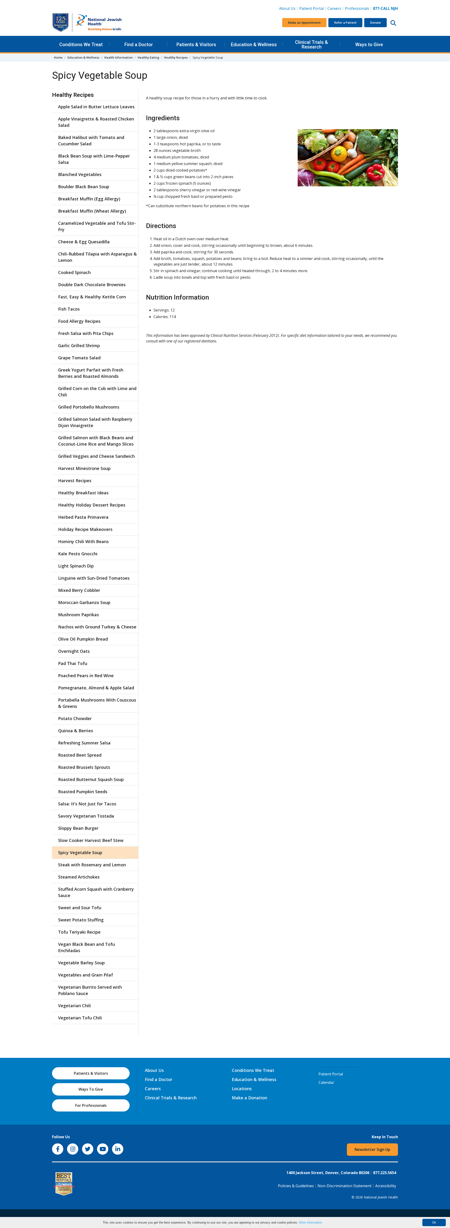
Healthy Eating (148, 57)
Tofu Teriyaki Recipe (79, 932)
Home (58, 57)
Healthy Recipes (176, 57)
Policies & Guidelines (296, 1185)
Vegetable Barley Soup (81, 962)
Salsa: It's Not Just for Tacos (87, 804)
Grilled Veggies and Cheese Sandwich (96, 456)
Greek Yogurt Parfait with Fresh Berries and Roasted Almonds (90, 373)
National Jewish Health (381, 1197)
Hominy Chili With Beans (83, 541)
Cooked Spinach (74, 272)
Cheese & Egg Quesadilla (84, 241)
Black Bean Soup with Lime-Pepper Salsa (94, 159)
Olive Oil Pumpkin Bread (83, 639)
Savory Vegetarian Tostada (86, 816)
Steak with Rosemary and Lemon (92, 864)
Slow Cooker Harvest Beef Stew (91, 840)
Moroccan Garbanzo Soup (84, 602)
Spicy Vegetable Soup (80, 852)
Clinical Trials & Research (311, 44)
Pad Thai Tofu (72, 663)
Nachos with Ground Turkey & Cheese (97, 627)
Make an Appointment (304, 22)
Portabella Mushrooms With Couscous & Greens (97, 703)
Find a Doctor (138, 44)
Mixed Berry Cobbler (79, 590)
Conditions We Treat (81, 44)
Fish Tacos (69, 309)
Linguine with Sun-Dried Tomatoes (94, 578)
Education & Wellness (254, 44)
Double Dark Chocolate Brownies (92, 284)
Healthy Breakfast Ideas (83, 493)
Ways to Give (369, 44)
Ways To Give (91, 1089)
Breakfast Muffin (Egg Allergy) (89, 199)
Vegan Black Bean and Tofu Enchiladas (86, 947)
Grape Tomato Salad (79, 358)
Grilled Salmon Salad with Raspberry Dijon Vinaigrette (95, 422)
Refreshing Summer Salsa (84, 743)
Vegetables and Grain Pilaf (85, 975)
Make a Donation (249, 1097)
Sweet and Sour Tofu (79, 907)
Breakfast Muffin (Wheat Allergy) (92, 211)
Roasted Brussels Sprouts (84, 767)
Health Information (118, 57)
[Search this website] (393, 22)
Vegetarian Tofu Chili (80, 1018)
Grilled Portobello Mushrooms (88, 407)
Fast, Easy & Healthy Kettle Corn (92, 297)
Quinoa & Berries (75, 730)
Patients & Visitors (196, 44)
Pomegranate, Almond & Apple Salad (96, 688)
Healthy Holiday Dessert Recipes (91, 505)
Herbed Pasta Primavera (83, 517)
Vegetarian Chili (74, 1005)
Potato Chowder (75, 718)
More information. (311, 1222)
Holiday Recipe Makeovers (85, 529)
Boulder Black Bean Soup (83, 186)
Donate (375, 22)
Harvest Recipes (74, 480)
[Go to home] (87, 22)
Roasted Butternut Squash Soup (91, 779)
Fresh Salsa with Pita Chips (85, 333)
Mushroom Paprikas (78, 614)
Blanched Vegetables (79, 174)
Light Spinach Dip (76, 566)
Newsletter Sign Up (372, 1149)
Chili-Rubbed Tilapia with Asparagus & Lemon (97, 257)
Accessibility (385, 1185)
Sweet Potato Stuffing (81, 920)
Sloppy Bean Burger (78, 828)
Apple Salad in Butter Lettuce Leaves (96, 106)
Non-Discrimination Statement (344, 1185)
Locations (242, 1088)
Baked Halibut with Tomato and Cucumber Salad (91, 140)
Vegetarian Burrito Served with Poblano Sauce (90, 990)
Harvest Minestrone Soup (84, 468)
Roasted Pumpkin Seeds (82, 791)
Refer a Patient (345, 22)
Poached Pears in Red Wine (86, 675)
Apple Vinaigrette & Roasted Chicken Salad (96, 122)
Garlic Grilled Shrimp (79, 345)
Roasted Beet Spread (79, 755)
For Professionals (91, 1105)
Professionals (357, 8)
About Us (287, 8)
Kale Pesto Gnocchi (78, 553)
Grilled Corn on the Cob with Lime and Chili (97, 392)
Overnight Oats (74, 651)
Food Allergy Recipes (79, 321)
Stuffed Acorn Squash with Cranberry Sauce (96, 892)
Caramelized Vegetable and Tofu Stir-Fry (97, 226)
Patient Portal (311, 8)
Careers (335, 8)
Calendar (326, 1082)
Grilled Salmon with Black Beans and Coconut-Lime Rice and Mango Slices (96, 441)
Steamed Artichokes (79, 877)
